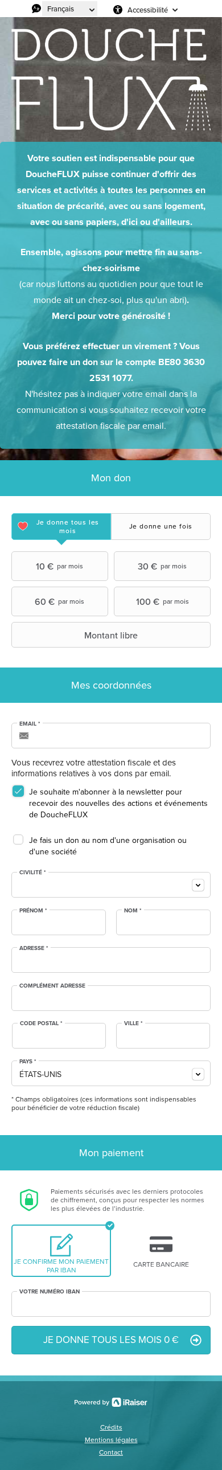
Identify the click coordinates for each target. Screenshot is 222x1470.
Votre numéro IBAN (49, 1291)
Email (29, 723)
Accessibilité (148, 10)
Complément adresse (52, 985)
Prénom (33, 910)
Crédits (111, 1427)
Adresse (33, 948)
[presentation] (61, 526)
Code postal (41, 1023)
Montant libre (111, 635)
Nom (133, 910)
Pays (27, 1061)
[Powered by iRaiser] (111, 1402)
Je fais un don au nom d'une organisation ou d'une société (108, 846)
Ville (133, 1023)
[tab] (61, 526)
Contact (111, 1452)
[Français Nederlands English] (69, 8)
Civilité (32, 872)
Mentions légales (111, 1440)
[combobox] (111, 885)
